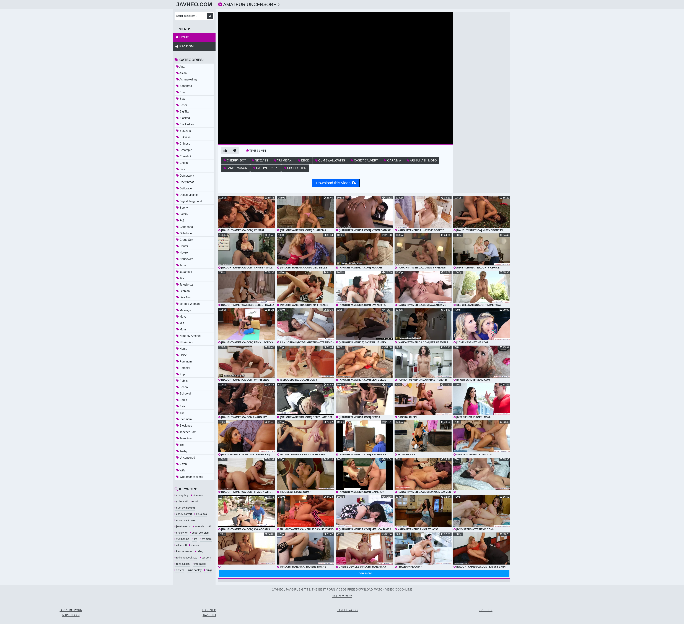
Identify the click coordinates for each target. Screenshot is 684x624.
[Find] (210, 16)
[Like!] (225, 150)
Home (183, 37)
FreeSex (486, 610)
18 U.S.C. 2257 (342, 596)
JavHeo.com (194, 4)
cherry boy (236, 160)
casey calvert (365, 160)
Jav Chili (209, 615)
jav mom (206, 538)
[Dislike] (234, 150)
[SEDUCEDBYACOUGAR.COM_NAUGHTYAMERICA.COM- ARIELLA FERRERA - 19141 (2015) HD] (481, 475)
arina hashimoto (423, 160)
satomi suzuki (266, 167)
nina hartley (195, 569)
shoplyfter (296, 167)
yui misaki (284, 160)
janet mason (236, 167)
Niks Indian (71, 615)
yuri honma (182, 538)
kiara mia (393, 160)
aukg (208, 569)
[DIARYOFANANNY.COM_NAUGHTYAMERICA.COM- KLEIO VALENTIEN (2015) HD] (246, 550)
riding (199, 551)
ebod (304, 160)
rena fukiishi (182, 563)
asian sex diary (200, 532)
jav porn (206, 557)
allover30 (181, 545)
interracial (200, 563)
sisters (179, 569)
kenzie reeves (184, 551)
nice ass (261, 160)
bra (195, 538)
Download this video (334, 183)
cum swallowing (331, 160)
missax (195, 545)
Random (186, 46)
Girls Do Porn (71, 610)
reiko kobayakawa (186, 557)
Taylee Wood (347, 610)
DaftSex (209, 610)
